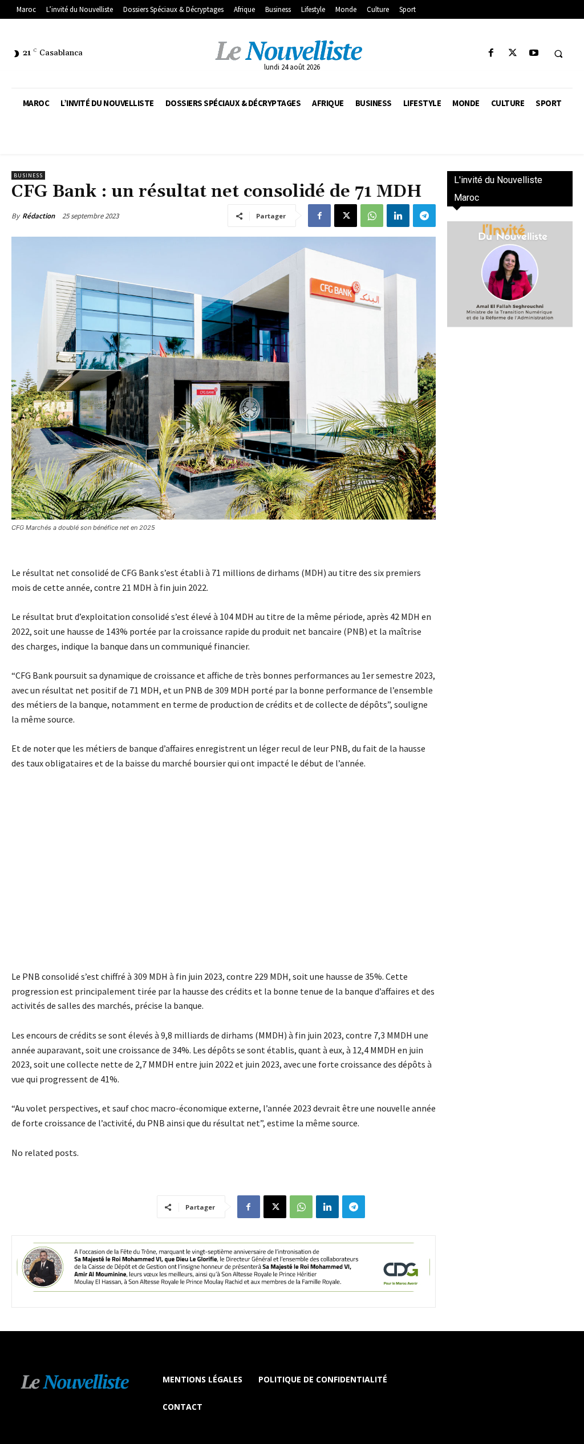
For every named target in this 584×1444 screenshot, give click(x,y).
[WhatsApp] (371, 215)
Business (28, 175)
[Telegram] (424, 215)
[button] (558, 53)
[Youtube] (533, 53)
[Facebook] (491, 53)
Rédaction (38, 216)
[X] (512, 53)
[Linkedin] (398, 215)
